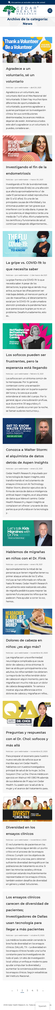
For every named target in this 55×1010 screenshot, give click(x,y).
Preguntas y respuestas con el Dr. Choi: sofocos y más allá (27, 739)
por (21, 87)
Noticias (9, 87)
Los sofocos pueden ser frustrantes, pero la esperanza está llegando (26, 361)
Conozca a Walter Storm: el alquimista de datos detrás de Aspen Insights (27, 456)
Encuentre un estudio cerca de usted (28, 2)
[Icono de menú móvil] (50, 10)
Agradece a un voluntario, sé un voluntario (20, 75)
